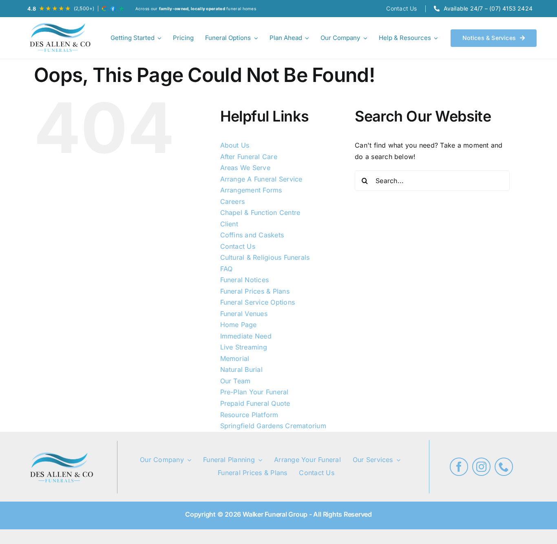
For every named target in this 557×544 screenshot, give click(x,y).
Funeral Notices (244, 280)
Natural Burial (241, 369)
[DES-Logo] (59, 38)
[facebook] (459, 467)
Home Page (238, 325)
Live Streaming (243, 347)
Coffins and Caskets (252, 235)
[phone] (504, 467)
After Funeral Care (248, 157)
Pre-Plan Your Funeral (254, 392)
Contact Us (237, 246)
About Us (235, 145)
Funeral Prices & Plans (255, 291)
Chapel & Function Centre (260, 212)
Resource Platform (249, 415)
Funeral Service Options (257, 302)
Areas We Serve (245, 168)
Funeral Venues (243, 314)
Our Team (235, 381)
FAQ (226, 269)
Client (229, 224)
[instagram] (481, 467)
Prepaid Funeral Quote (255, 403)
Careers (232, 201)
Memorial (235, 358)
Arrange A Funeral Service (261, 179)
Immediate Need (246, 336)
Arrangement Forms (251, 190)
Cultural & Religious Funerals (265, 257)
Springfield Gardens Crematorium (273, 426)
